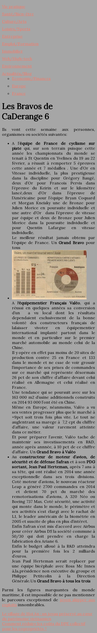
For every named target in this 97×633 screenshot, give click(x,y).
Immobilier (12, 51)
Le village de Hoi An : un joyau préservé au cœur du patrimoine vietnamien (47, 616)
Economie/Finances (31, 78)
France (19, 93)
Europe (19, 85)
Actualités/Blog (17, 73)
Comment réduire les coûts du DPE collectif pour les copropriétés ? (43, 626)
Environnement (17, 66)
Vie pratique (13, 6)
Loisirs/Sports (16, 28)
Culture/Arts (14, 21)
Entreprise (12, 36)
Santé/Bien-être (18, 13)
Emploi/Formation (20, 43)
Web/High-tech (17, 58)
